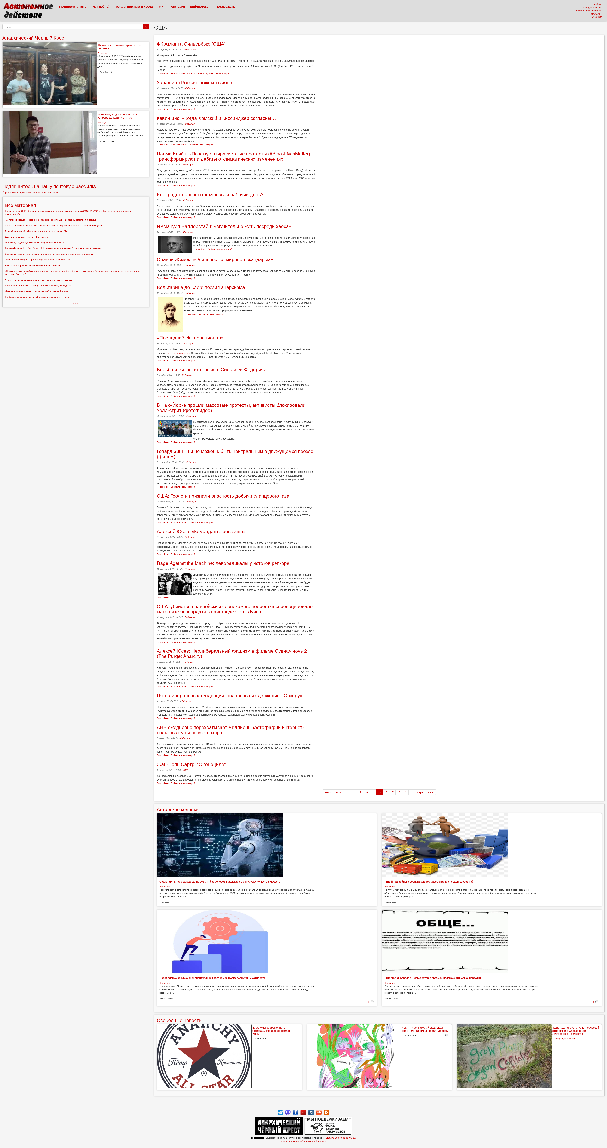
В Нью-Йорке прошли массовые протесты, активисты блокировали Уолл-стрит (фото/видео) (231, 407)
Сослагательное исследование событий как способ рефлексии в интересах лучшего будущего (219, 881)
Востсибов (164, 886)
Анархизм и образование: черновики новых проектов (32, 265)
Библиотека (199, 6)
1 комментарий (179, 522)
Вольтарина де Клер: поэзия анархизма (201, 287)
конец (431, 792)
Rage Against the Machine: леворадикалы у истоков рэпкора (223, 563)
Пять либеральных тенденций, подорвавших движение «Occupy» (230, 695)
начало (328, 792)
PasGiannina (190, 49)
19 (405, 792)
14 (373, 792)
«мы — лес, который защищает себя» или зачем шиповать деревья (425, 1029)
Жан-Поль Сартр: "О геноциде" (191, 764)
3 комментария (179, 144)
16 (386, 792)
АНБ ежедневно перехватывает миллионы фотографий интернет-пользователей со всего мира (230, 730)
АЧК (160, 6)
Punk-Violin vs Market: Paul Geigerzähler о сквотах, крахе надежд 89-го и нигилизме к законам (53, 248)
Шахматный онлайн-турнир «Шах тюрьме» (119, 46)
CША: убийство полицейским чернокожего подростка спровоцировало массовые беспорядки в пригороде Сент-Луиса (235, 609)
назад (339, 792)
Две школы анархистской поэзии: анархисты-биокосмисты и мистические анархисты (49, 253)
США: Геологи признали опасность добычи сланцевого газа (223, 495)
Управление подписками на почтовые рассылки (30, 192)
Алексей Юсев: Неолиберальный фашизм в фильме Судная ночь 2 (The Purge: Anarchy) (232, 653)
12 (360, 792)
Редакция (190, 88)
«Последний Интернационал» (190, 337)
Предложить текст (73, 6)
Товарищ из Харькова (565, 1038)
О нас (284, 1140)
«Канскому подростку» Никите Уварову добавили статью (117, 115)
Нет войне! (100, 6)
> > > (76, 302)
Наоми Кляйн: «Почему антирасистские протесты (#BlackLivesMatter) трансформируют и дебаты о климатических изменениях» (233, 156)
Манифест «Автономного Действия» (307, 1140)
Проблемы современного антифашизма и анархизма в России (271, 1030)
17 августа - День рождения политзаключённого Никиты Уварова (38, 279)
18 (399, 792)
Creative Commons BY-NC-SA (341, 1137)
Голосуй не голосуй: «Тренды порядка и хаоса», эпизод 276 (36, 231)
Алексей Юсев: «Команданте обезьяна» (201, 531)
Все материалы (22, 205)
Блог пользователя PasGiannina (187, 73)
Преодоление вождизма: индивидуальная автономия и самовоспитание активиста (212, 978)
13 (366, 792)
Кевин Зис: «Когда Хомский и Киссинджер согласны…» (218, 117)
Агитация (178, 6)
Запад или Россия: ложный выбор (194, 82)
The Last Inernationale (177, 353)
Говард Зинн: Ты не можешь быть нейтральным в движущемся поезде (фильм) (235, 454)
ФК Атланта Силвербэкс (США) (191, 43)
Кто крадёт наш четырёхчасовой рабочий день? (210, 194)
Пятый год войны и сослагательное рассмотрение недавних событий (429, 881)
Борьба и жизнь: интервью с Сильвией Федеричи (211, 369)
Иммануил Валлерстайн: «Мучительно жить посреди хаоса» (224, 226)
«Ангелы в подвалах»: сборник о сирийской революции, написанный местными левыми (51, 219)
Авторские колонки (178, 809)
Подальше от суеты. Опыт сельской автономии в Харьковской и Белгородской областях (575, 1030)
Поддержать (225, 6)
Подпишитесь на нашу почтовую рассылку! (50, 186)
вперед (420, 792)
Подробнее (163, 73)
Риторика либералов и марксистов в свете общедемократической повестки (432, 978)
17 (392, 792)
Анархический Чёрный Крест (34, 37)
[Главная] (30, 11)
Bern (185, 769)
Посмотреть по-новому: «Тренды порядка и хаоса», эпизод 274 (38, 285)
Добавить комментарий (218, 73)
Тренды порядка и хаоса (133, 6)
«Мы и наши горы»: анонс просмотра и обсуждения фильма (36, 291)
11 (353, 792)
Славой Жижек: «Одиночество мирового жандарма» (215, 259)
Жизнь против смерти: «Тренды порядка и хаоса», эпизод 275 (37, 259)
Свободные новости (179, 1020)
